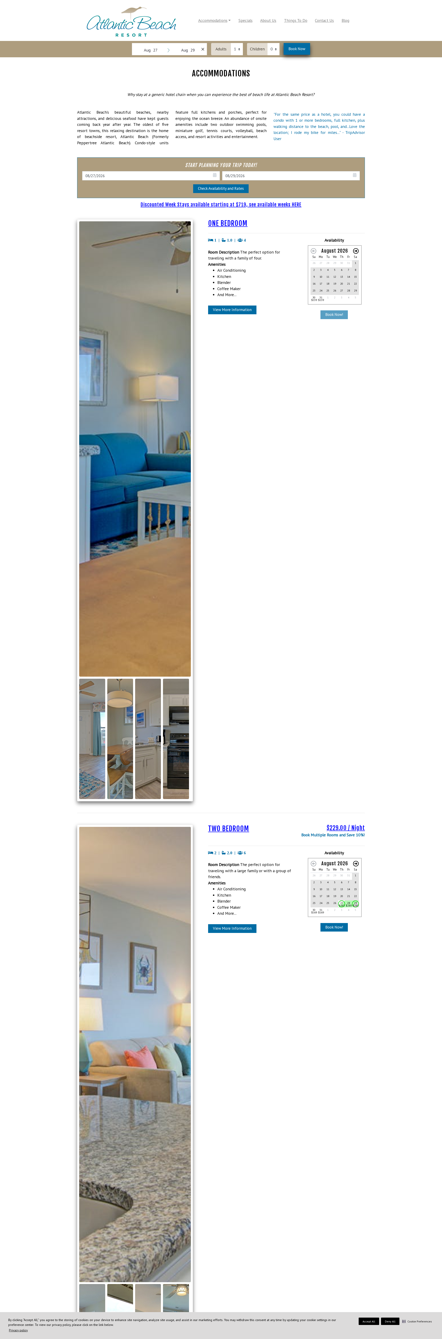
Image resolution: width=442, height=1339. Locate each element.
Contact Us (324, 20)
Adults (221, 49)
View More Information (232, 309)
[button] (417, 1321)
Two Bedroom (228, 828)
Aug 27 (151, 50)
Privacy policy (18, 1330)
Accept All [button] (369, 1321)
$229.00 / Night (346, 827)
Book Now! (334, 314)
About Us (268, 20)
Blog (345, 20)
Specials (245, 20)
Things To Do (295, 20)
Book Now (296, 48)
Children (257, 49)
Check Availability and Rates (221, 188)
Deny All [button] (390, 1321)
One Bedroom (228, 223)
